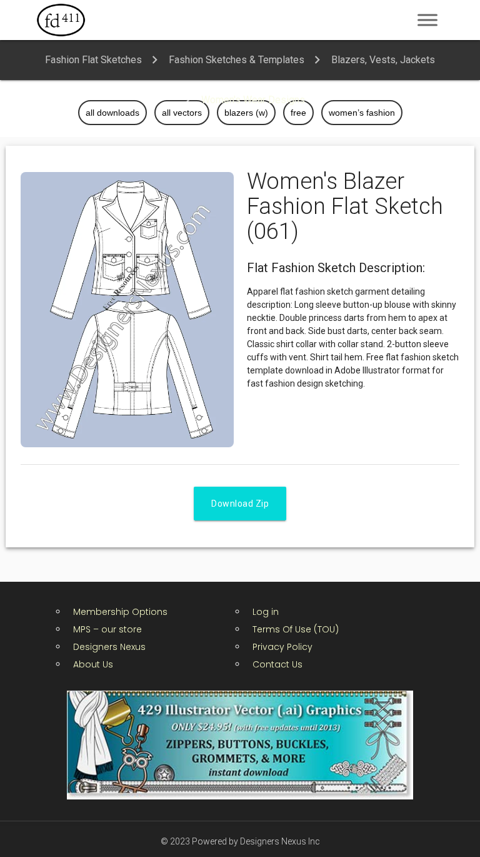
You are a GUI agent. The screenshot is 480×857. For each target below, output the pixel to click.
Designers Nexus (109, 647)
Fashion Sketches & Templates (236, 60)
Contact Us (277, 664)
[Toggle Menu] (428, 20)
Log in (265, 612)
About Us (93, 664)
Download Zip (240, 504)
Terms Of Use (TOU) (295, 629)
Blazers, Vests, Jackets (383, 60)
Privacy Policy (282, 647)
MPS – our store (107, 629)
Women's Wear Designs (253, 100)
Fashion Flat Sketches (93, 60)
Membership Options (120, 612)
